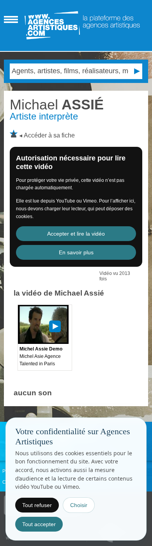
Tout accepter (39, 524)
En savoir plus (76, 252)
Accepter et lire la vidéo (76, 234)
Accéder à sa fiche (49, 135)
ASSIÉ (57, 105)
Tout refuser (37, 505)
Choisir (78, 505)
